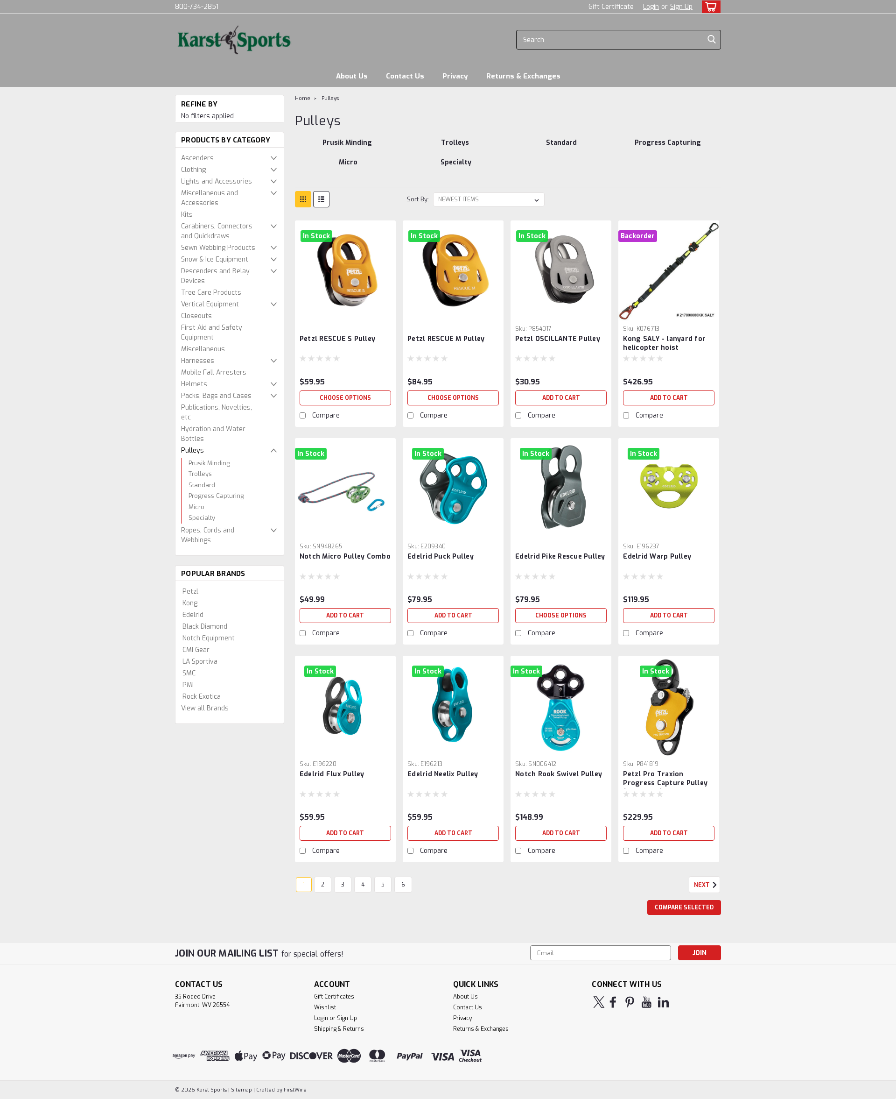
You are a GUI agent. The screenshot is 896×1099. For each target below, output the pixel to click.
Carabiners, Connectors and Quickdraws (216, 231)
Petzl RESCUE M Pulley (445, 338)
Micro (196, 507)
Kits (187, 214)
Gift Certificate (611, 6)
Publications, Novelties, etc (216, 412)
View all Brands (205, 708)
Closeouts (196, 316)
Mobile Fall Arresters (213, 372)
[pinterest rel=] (630, 1002)
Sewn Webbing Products (218, 247)
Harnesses (197, 360)
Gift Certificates (334, 996)
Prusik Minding (209, 463)
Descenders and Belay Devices (215, 276)
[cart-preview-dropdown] (709, 6)
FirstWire (294, 1089)
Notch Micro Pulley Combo (345, 556)
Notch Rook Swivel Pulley (558, 774)
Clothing (193, 169)
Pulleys (192, 450)
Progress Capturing (216, 496)
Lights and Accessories (216, 181)
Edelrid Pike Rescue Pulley (560, 556)
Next (702, 885)
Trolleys (200, 474)
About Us (352, 76)
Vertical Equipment (210, 304)
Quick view (345, 314)
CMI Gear (196, 649)
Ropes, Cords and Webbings (207, 535)
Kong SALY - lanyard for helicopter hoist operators (664, 347)
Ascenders (197, 158)
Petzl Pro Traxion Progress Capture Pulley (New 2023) (665, 783)
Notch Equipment (208, 638)
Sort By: (418, 199)
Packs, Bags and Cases (216, 395)
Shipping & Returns (339, 1029)
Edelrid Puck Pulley (440, 556)
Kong (189, 603)
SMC (189, 673)
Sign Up (681, 6)
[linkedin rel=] (663, 1002)
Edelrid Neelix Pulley (442, 774)
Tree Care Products (211, 292)
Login (651, 6)
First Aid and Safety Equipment (211, 332)
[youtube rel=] (646, 1002)
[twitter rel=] (599, 1002)
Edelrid (192, 614)
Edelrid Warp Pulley (657, 556)
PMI (188, 685)
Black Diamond (204, 626)
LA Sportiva (199, 661)
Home (302, 98)
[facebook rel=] (613, 1002)
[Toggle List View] (321, 199)
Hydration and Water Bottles (213, 434)
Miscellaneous (203, 349)
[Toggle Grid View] (303, 199)
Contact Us (405, 76)
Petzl (190, 591)
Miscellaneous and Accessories (209, 198)
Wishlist (325, 1007)
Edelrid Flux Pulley (332, 774)
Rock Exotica (201, 696)
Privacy (455, 76)
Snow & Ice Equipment (214, 259)
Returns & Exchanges (523, 76)
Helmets (194, 384)
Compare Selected (684, 907)
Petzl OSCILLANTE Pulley (557, 338)
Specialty (202, 518)
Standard (202, 485)
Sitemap (241, 1089)
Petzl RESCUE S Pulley (337, 338)
